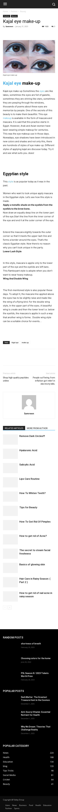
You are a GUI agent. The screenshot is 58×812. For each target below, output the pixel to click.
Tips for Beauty (28, 507)
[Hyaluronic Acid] (10, 454)
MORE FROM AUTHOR (37, 428)
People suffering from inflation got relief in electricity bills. (44, 380)
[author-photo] (29, 409)
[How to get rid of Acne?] (10, 539)
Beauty (23, 11)
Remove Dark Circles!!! (32, 436)
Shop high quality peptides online (16, 379)
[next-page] (9, 607)
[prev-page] (5, 607)
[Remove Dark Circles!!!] (10, 439)
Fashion (14, 11)
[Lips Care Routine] (10, 482)
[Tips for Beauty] (10, 511)
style (10, 181)
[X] (13, 33)
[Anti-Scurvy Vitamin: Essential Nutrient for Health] (11, 716)
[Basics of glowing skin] (10, 568)
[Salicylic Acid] (10, 468)
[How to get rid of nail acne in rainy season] (10, 596)
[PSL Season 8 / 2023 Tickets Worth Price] (11, 677)
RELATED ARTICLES (14, 428)
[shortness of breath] (11, 647)
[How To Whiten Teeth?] (10, 496)
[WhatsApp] (26, 33)
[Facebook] (6, 33)
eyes (42, 91)
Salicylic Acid (27, 464)
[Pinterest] (20, 33)
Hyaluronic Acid (28, 450)
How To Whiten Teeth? (32, 493)
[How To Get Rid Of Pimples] (10, 525)
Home (5, 11)
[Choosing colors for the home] (11, 662)
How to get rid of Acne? (33, 535)
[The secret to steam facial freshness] (10, 554)
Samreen (9, 26)
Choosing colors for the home (35, 658)
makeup (7, 118)
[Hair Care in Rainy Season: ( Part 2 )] (10, 582)
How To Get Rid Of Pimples (35, 521)
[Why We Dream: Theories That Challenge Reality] (11, 730)
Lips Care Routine (29, 478)
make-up (25, 342)
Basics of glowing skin (32, 564)
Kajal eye (12, 83)
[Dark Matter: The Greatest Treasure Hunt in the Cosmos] (11, 701)
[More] (33, 33)
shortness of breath (31, 643)
